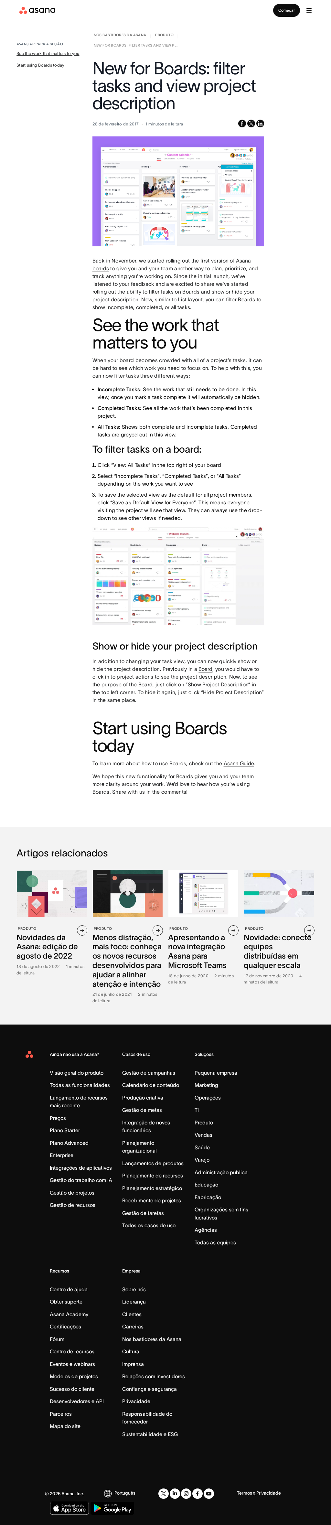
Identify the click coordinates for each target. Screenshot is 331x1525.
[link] (120, 36)
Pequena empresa (216, 1073)
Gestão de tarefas (143, 1213)
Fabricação (208, 1197)
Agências (206, 1230)
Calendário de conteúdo (150, 1085)
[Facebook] (197, 1493)
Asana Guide (239, 763)
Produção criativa (142, 1098)
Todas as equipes (215, 1242)
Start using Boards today (40, 65)
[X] (163, 1493)
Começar (286, 10)
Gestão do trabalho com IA (81, 1180)
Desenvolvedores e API (77, 1401)
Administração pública (221, 1172)
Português (124, 1493)
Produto (204, 1122)
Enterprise (61, 1155)
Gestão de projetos (72, 1193)
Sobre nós (134, 1289)
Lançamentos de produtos (153, 1163)
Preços (58, 1118)
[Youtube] (209, 1493)
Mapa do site (65, 1426)
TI (197, 1110)
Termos (244, 1493)
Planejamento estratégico (152, 1188)
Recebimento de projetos (151, 1200)
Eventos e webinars (72, 1364)
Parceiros (61, 1414)
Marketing (206, 1085)
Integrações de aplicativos (81, 1168)
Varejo (202, 1160)
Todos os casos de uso (149, 1225)
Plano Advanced (69, 1143)
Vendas (203, 1135)
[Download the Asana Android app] (112, 1508)
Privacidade (136, 1401)
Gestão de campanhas (148, 1073)
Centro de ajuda (69, 1289)
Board (205, 669)
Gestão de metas (142, 1110)
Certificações (65, 1326)
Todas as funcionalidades (80, 1085)
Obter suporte (66, 1302)
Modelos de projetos (74, 1376)
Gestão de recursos (72, 1205)
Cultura (130, 1351)
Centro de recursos (72, 1351)
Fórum (57, 1339)
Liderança (134, 1302)
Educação (206, 1184)
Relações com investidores (153, 1376)
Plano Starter (65, 1130)
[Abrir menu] (309, 10)
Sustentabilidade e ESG (150, 1434)
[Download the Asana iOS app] (69, 1508)
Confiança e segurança (149, 1389)
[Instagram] (186, 1493)
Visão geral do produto (76, 1073)
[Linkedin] (175, 1493)
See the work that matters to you (47, 53)
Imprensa (133, 1364)
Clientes (132, 1314)
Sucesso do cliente (72, 1389)
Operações (208, 1098)
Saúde (202, 1147)
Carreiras (133, 1326)
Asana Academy (69, 1314)
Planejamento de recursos (152, 1175)
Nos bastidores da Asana (151, 1339)
